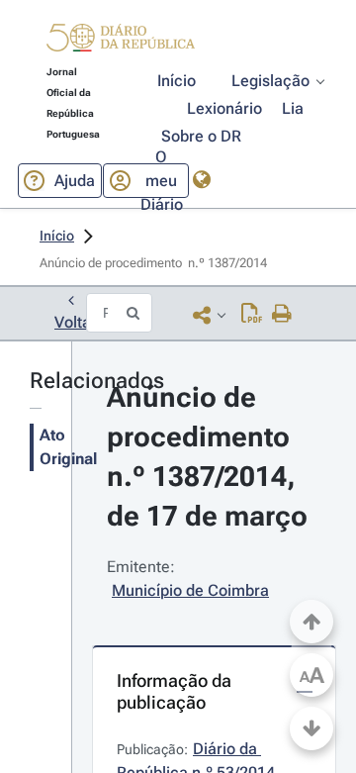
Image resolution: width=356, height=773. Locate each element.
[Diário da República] (120, 42)
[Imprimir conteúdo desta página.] (282, 315)
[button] (120, 40)
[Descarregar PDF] (251, 315)
